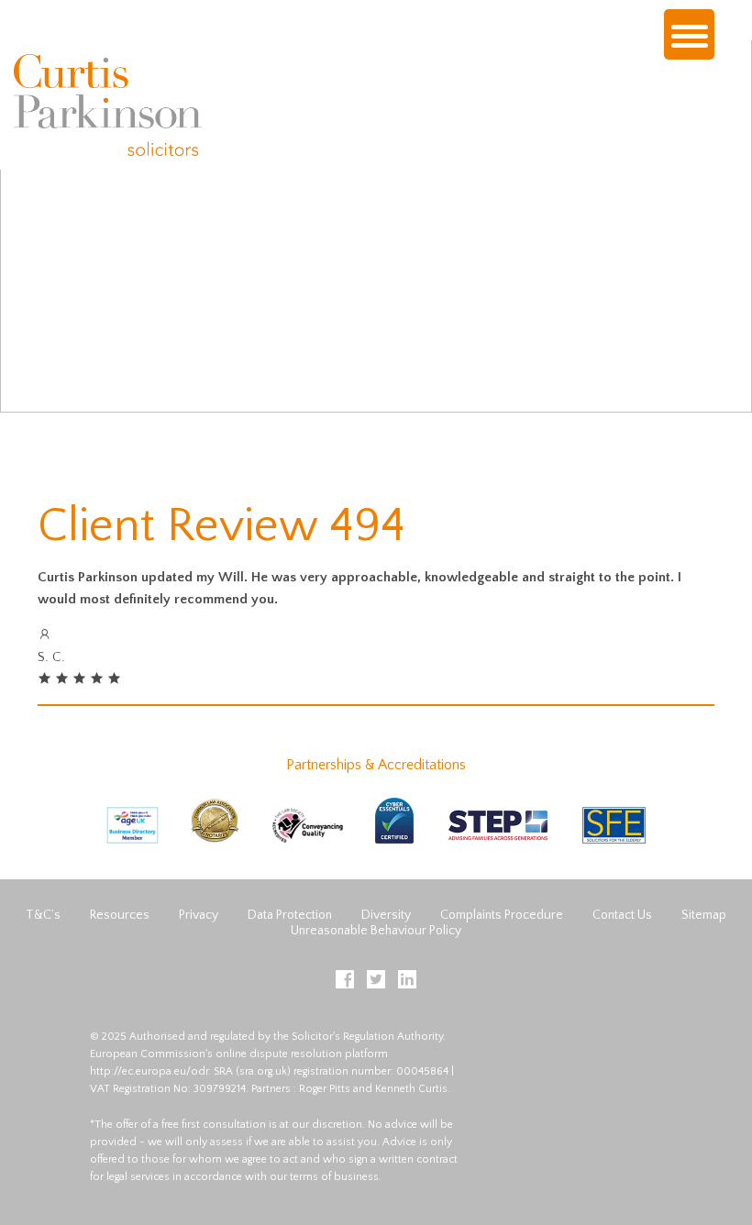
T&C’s (43, 915)
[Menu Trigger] (689, 34)
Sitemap (703, 915)
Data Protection (290, 915)
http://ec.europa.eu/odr (149, 1071)
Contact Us (622, 915)
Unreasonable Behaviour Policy (376, 930)
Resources (119, 915)
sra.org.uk (263, 1071)
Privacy (198, 915)
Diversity (386, 915)
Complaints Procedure (501, 915)
